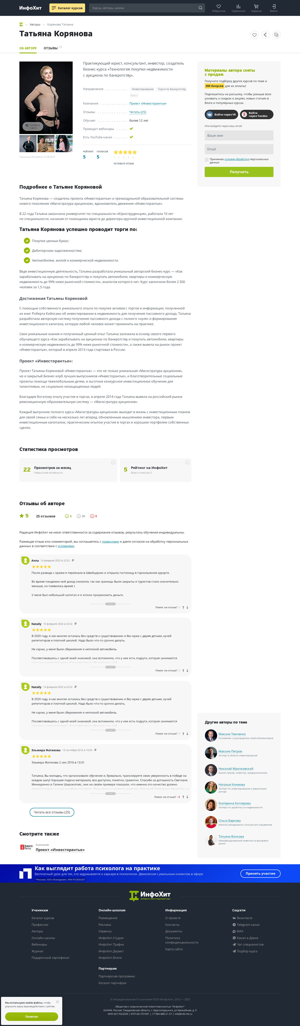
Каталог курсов (43, 918)
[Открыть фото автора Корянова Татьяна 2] (28, 143)
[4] (130, 152)
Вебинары (39, 944)
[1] (116, 152)
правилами (110, 541)
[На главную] (21, 24)
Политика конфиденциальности (182, 940)
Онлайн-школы (43, 938)
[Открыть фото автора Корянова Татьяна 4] (64, 143)
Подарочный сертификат (50, 958)
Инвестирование (142, 89)
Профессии (40, 925)
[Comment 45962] (73, 560)
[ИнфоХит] (30, 8)
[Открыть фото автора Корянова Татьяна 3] (46, 143)
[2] (120, 152)
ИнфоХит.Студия (111, 938)
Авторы (37, 931)
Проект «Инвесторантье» (148, 103)
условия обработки (236, 159)
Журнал (37, 951)
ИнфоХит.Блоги (110, 958)
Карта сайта (174, 949)
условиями (66, 546)
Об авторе (28, 48)
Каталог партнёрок (113, 983)
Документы (173, 931)
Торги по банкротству (172, 89)
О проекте (172, 918)
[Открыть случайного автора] (276, 35)
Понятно (31, 1016)
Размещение (108, 918)
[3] (125, 152)
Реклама (105, 925)
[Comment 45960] (75, 687)
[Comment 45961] (75, 624)
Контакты (172, 925)
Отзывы (53, 47)
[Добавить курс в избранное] (254, 35)
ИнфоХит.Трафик (111, 944)
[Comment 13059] (95, 750)
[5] (134, 152)
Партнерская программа (117, 976)
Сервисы (105, 931)
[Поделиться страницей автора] (265, 35)
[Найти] (200, 8)
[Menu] (54, 8)
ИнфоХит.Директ (111, 951)
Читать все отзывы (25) (52, 812)
